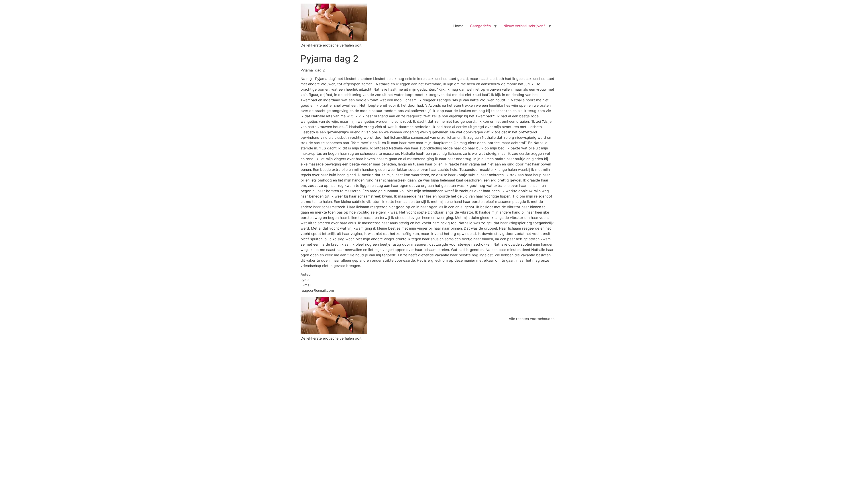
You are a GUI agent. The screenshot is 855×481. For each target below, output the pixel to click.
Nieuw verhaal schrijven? (524, 26)
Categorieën (480, 26)
